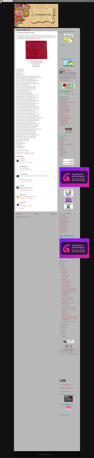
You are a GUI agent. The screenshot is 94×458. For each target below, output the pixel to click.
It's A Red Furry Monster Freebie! (68, 288)
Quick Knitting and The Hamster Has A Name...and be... (69, 319)
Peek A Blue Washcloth (63, 115)
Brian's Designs (62, 215)
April (63, 334)
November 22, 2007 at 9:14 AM (26, 190)
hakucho (21, 202)
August (63, 327)
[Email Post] (32, 152)
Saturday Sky (64, 279)
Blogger (53, 454)
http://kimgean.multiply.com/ (35, 38)
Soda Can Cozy (62, 125)
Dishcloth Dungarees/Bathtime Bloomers (67, 102)
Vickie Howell (62, 154)
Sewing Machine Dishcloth (64, 116)
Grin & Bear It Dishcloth (64, 107)
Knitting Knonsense (63, 223)
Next (70, 132)
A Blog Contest (65, 312)
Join (61, 350)
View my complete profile (64, 80)
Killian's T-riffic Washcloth (64, 110)
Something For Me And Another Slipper (69, 316)
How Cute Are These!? (66, 281)
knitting (25, 153)
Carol (21, 185)
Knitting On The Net (63, 227)
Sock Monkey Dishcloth (64, 123)
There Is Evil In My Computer (67, 299)
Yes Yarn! (64, 273)
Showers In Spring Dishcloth (64, 118)
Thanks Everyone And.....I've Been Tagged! (68, 303)
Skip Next (70, 352)
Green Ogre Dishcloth (63, 105)
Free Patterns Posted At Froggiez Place (69, 307)
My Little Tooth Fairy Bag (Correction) (69, 291)
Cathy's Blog (61, 142)
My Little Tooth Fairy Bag (64, 112)
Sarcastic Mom (62, 151)
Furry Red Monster (63, 103)
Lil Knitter (69, 70)
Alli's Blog (61, 137)
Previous (67, 132)
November (64, 272)
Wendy (21, 158)
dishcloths (21, 153)
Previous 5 (75, 350)
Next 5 (61, 352)
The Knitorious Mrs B (63, 152)
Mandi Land (61, 147)
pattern (28, 153)
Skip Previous (65, 352)
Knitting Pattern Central (64, 228)
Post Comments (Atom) (26, 216)
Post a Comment (21, 208)
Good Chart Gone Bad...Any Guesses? (69, 309)
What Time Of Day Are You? (67, 297)
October (63, 323)
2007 (62, 268)
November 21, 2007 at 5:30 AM (26, 169)
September (64, 325)
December (64, 270)
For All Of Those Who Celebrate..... (68, 282)
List (62, 350)
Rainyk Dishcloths (62, 232)
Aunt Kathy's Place (63, 139)
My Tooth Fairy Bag (65, 293)
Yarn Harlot (61, 156)
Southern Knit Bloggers (68, 349)
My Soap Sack (62, 113)
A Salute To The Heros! (66, 305)
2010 (62, 262)
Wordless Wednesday (66, 275)
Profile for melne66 (70, 388)
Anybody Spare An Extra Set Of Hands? (69, 290)
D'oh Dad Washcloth (63, 100)
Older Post (53, 214)
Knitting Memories (63, 225)
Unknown (22, 194)
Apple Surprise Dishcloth (64, 98)
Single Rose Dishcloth (63, 120)
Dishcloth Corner (62, 218)
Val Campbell (22, 174)
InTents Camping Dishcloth (64, 108)
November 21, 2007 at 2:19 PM (25, 181)
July (63, 329)
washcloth (32, 153)
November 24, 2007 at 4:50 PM (25, 205)
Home (36, 214)
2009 (62, 264)
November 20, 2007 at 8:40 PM (25, 162)
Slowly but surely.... (65, 277)
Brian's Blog (61, 141)
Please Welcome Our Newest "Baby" (69, 321)
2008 (62, 266)
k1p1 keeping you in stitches (64, 222)
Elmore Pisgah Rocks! (66, 284)
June (63, 331)
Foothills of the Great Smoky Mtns (66, 144)
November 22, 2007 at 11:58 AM (26, 198)
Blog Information (62, 388)
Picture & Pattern (62, 230)
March (63, 336)
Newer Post (19, 214)
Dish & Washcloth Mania (64, 217)
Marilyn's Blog (62, 149)
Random (70, 350)
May (63, 333)
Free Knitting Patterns (63, 220)
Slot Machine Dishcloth (63, 121)
